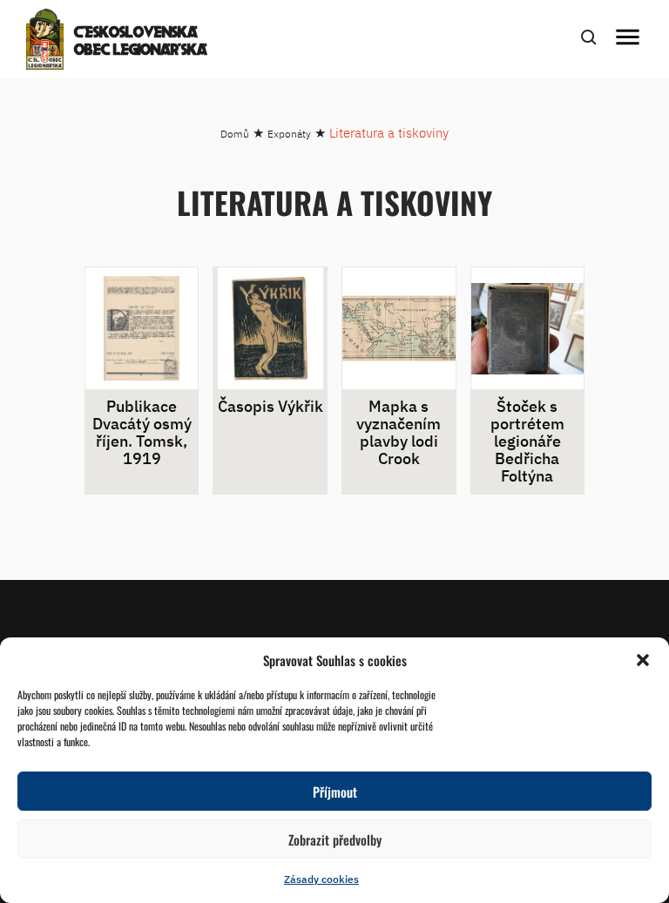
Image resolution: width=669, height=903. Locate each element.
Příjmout (335, 791)
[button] (643, 660)
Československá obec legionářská (140, 41)
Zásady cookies (321, 879)
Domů (234, 133)
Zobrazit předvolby (335, 839)
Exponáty (289, 133)
